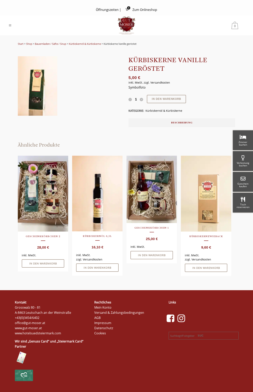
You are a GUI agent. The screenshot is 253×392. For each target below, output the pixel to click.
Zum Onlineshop (144, 10)
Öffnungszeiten (107, 10)
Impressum (102, 323)
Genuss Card (38, 341)
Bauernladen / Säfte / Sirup (50, 44)
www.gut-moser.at (28, 328)
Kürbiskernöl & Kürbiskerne (85, 44)
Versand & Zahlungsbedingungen (119, 312)
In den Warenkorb (166, 98)
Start (21, 44)
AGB (97, 318)
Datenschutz (103, 328)
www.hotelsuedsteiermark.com (38, 333)
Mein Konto (102, 307)
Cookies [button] (100, 333)
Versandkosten (160, 82)
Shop (29, 44)
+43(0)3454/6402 (27, 318)
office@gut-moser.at (30, 323)
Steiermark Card (70, 341)
